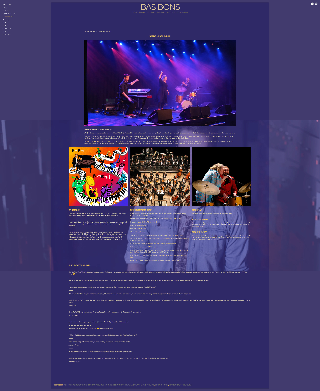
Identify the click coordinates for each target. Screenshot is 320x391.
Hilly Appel (167, 219)
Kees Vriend (184, 250)
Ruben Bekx (142, 228)
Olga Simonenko (89, 385)
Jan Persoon (100, 385)
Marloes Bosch (78, 385)
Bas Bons (160, 7)
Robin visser (68, 385)
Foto (5, 25)
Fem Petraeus (107, 141)
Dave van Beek (140, 222)
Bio (4, 31)
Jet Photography (118, 385)
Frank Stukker (140, 232)
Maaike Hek (128, 385)
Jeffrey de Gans (154, 243)
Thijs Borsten (173, 255)
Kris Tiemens (141, 225)
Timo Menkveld (96, 141)
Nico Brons (108, 385)
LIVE (4, 7)
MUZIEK (6, 19)
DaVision (165, 385)
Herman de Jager (163, 255)
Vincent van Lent (177, 235)
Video (5, 22)
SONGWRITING (9, 13)
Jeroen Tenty (184, 238)
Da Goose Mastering (169, 243)
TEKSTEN (6, 28)
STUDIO (6, 10)
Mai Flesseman (153, 247)
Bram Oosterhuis (148, 385)
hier (214, 239)
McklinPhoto (137, 385)
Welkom (6, 4)
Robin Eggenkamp (175, 385)
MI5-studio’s (166, 238)
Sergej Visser (177, 219)
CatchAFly (158, 385)
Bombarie (7, 16)
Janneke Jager (135, 252)
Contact (7, 34)
